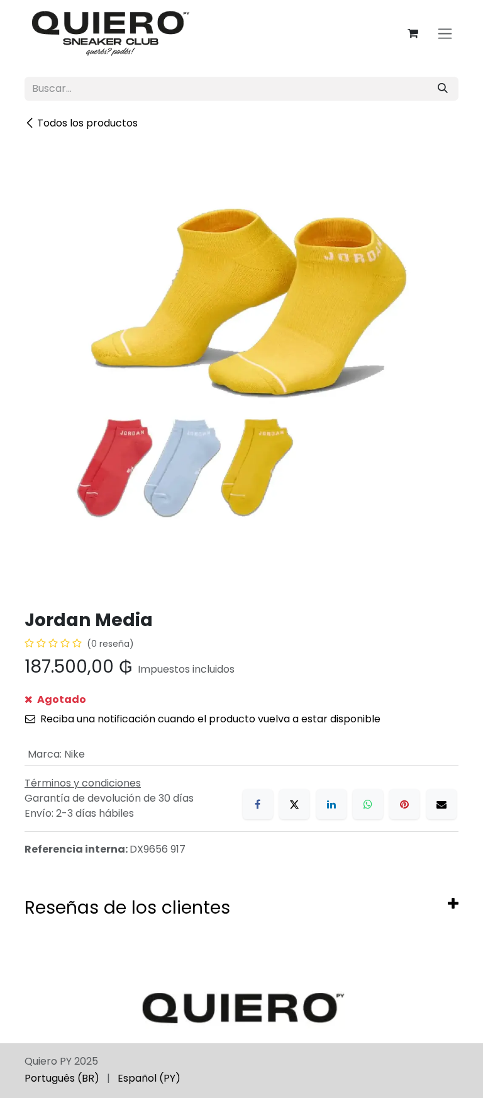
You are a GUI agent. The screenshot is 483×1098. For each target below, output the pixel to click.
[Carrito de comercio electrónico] (412, 33)
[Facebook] (258, 804)
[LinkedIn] (331, 804)
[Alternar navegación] (444, 34)
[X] (294, 804)
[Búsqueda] (442, 89)
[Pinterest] (404, 804)
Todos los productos (87, 123)
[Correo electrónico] (441, 804)
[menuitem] (62, 1078)
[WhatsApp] (368, 804)
